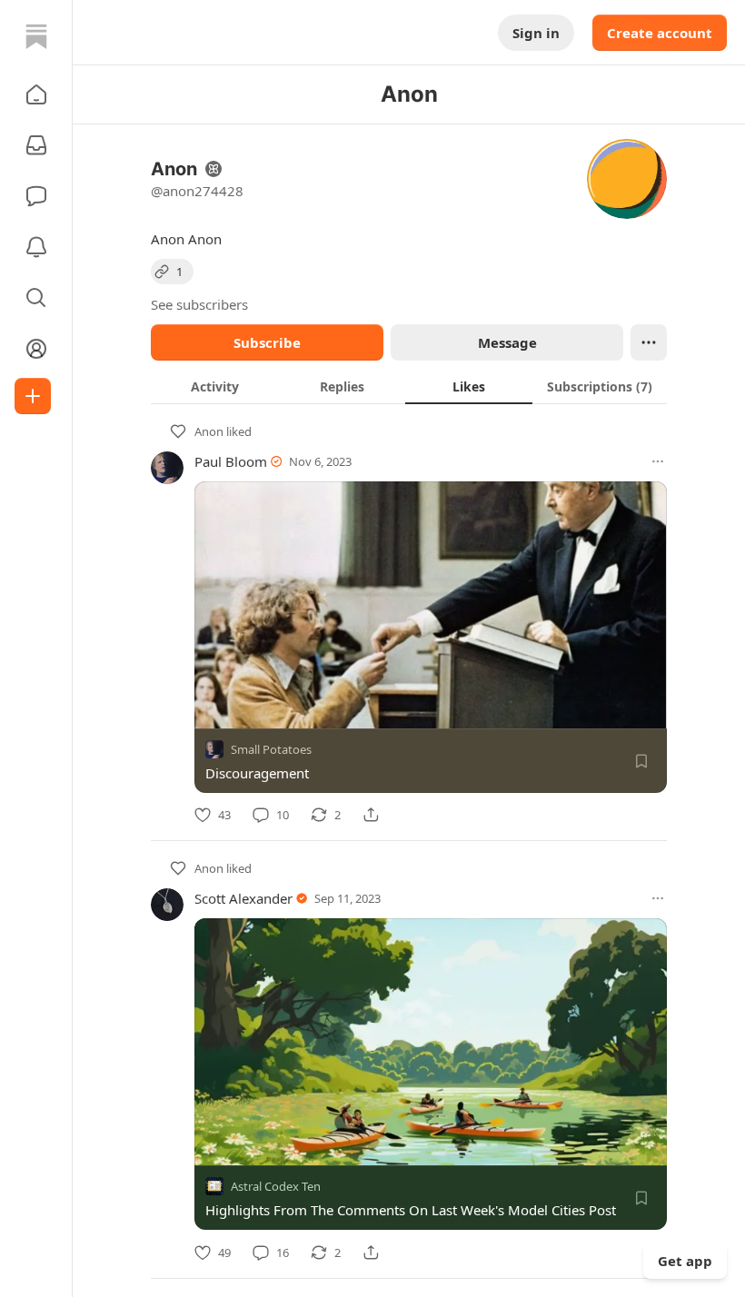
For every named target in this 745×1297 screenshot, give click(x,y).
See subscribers (199, 304)
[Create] (33, 396)
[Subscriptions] (36, 145)
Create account (659, 33)
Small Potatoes (271, 749)
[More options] (657, 461)
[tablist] (409, 386)
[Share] (370, 814)
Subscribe (267, 342)
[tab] (214, 386)
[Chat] (36, 196)
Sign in (536, 33)
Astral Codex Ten (276, 1187)
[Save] (641, 761)
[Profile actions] (649, 342)
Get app (685, 1261)
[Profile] (36, 349)
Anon (209, 431)
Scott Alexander (243, 898)
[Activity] (36, 247)
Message (507, 342)
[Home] (36, 36)
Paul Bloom (230, 461)
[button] (36, 94)
